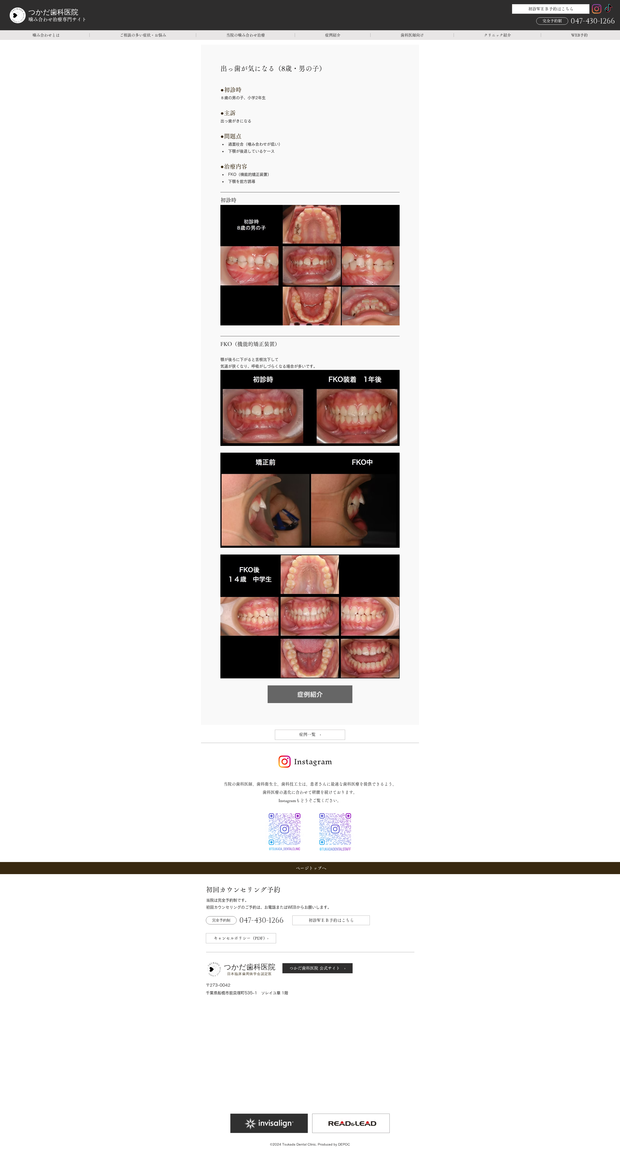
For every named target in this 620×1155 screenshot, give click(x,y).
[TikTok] (608, 9)
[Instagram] (596, 9)
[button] (45, 35)
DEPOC (344, 1144)
